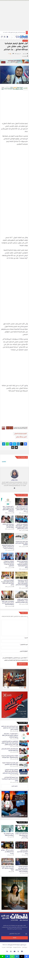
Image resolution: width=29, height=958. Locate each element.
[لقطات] (21, 37)
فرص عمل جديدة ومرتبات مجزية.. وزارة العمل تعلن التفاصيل (21, 543)
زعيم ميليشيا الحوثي (20, 433)
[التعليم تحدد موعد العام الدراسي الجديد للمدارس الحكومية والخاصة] (7, 595)
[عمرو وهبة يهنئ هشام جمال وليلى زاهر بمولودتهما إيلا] (7, 519)
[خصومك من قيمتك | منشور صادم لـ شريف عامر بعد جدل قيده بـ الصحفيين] (7, 556)
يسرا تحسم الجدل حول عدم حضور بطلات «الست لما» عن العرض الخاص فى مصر (9, 728)
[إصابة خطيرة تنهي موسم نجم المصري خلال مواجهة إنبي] (21, 828)
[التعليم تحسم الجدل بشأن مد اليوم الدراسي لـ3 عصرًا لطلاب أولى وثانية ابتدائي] (7, 575)
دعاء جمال (25, 53)
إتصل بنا (3, 947)
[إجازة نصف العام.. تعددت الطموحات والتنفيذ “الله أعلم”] (7, 861)
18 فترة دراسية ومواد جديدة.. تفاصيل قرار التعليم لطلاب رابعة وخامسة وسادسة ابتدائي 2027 (22, 583)
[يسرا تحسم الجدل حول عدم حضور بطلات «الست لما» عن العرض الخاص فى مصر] (21, 501)
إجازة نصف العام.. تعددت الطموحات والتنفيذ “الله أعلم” (7, 868)
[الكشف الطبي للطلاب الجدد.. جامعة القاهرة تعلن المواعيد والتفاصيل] (21, 594)
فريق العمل (24, 947)
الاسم (26, 637)
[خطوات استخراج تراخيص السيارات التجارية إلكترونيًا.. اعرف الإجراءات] (23, 758)
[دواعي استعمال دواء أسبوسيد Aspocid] (7, 828)
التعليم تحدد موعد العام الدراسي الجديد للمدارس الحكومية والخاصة (8, 603)
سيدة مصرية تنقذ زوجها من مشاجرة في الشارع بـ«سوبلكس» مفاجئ (8, 547)
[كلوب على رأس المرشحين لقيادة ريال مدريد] (21, 845)
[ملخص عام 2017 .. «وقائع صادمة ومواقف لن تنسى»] (7, 845)
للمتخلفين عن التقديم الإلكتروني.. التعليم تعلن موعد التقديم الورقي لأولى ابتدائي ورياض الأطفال (9, 743)
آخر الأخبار (25, 40)
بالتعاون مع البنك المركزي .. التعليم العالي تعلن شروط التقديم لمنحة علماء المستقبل (10, 771)
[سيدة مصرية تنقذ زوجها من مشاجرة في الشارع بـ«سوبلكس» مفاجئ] (7, 538)
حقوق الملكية (9, 947)
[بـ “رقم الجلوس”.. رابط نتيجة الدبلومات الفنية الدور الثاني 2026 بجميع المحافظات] (7, 501)
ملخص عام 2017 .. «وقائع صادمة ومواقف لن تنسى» (7, 852)
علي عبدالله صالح (21, 437)
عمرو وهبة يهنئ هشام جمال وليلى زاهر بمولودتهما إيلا (8, 526)
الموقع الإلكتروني (24, 651)
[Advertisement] (14, 15)
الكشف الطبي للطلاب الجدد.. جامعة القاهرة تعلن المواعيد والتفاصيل (21, 601)
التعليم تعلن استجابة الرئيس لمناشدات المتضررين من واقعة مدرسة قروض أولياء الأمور (22, 564)
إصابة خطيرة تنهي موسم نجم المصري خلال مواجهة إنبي (21, 835)
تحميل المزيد (14, 786)
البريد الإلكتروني (24, 644)
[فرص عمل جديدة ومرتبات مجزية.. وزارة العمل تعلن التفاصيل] (21, 536)
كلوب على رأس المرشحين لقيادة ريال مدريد (22, 852)
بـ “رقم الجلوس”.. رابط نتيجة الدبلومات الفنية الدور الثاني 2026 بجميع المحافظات (10, 735)
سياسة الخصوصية (17, 947)
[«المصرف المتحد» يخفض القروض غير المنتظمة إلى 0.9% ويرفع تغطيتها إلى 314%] (21, 861)
